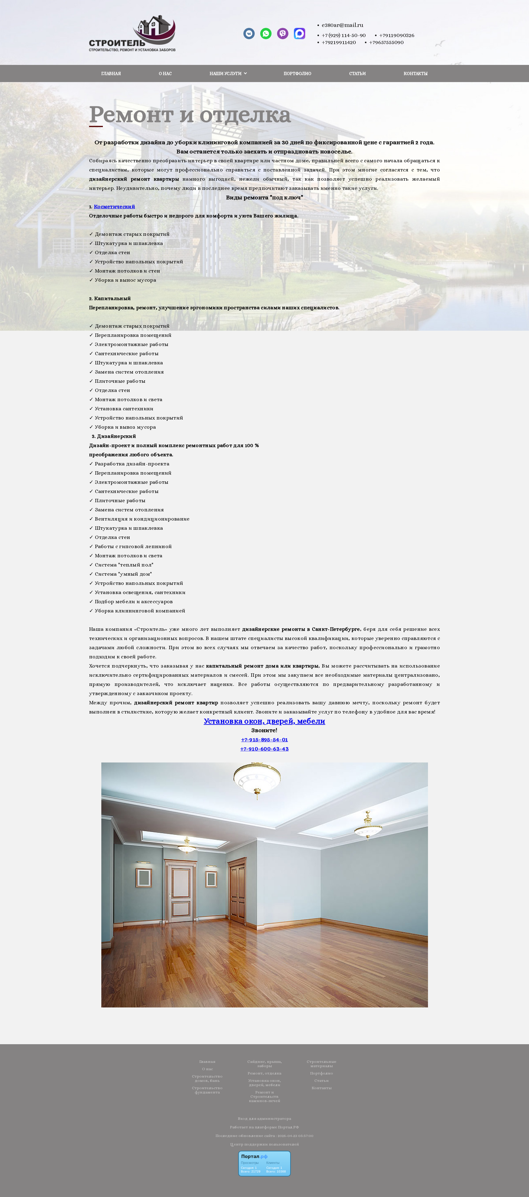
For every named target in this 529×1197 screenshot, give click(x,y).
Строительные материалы (321, 1064)
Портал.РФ (288, 1127)
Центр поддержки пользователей (264, 1144)
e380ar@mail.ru (342, 25)
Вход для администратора (264, 1118)
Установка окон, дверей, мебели (264, 721)
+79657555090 (386, 42)
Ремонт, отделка (264, 1073)
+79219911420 (339, 42)
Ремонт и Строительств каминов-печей (264, 1096)
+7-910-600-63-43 (264, 748)
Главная (111, 73)
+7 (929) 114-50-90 (344, 35)
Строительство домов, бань (207, 1078)
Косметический (114, 206)
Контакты (416, 73)
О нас (165, 73)
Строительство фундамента (207, 1090)
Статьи (357, 73)
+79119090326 (396, 35)
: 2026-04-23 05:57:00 (294, 1135)
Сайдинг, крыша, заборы (264, 1064)
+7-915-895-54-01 (264, 739)
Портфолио (297, 73)
